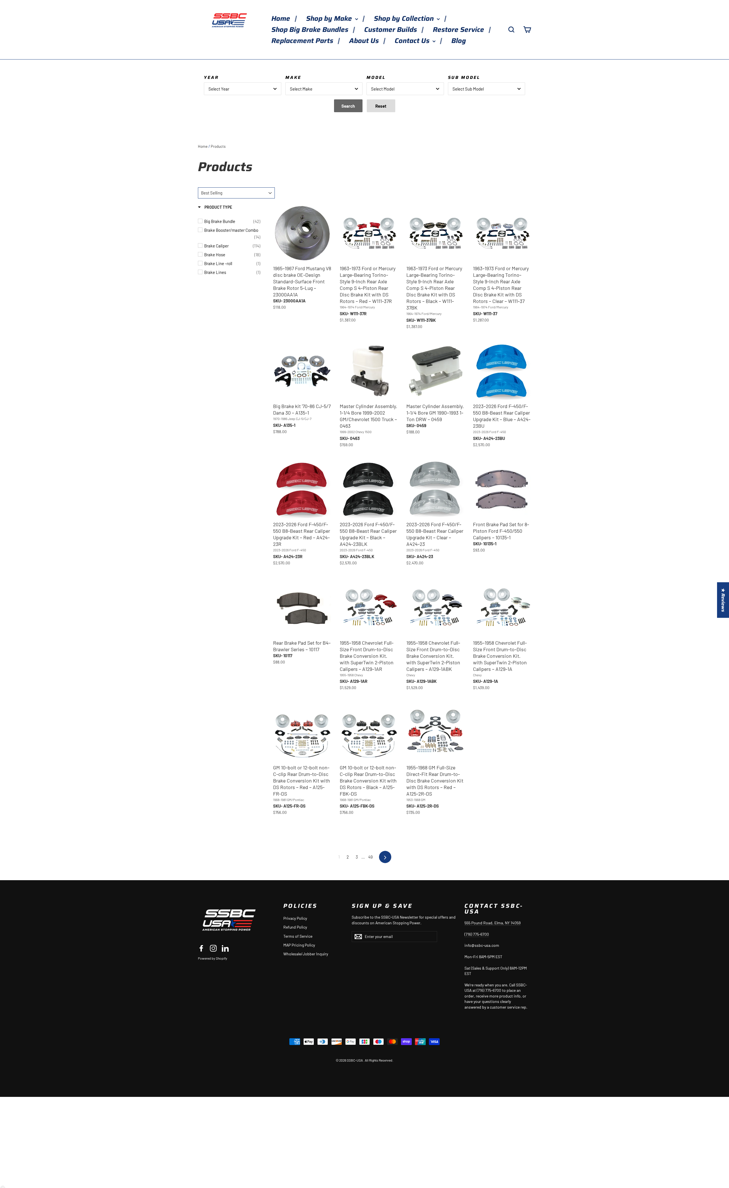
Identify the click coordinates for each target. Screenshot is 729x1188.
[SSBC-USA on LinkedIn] (225, 948)
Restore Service (459, 29)
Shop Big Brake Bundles (310, 29)
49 (370, 856)
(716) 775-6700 (476, 934)
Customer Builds (391, 29)
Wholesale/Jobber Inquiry (305, 953)
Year (211, 77)
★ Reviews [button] (723, 600)
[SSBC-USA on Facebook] (201, 948)
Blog (458, 40)
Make (293, 77)
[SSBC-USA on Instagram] (213, 948)
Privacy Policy (295, 918)
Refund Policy (295, 927)
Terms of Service (297, 936)
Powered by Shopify (212, 958)
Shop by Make (330, 18)
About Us (364, 40)
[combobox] (242, 88)
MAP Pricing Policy (299, 945)
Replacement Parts (303, 40)
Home (281, 18)
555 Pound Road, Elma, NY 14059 (492, 922)
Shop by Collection (404, 18)
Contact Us (413, 40)
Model (376, 77)
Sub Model (464, 77)
